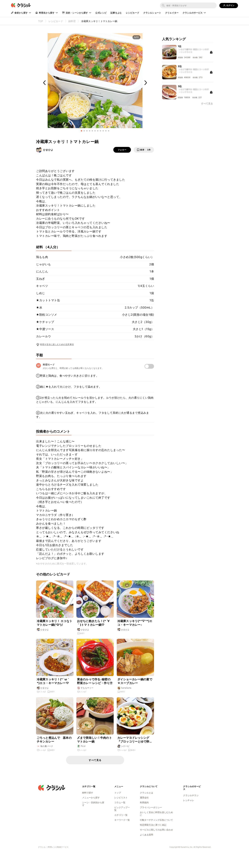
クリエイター (172, 12)
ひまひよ (48, 149)
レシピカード (132, 12)
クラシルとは (146, 792)
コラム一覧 (119, 802)
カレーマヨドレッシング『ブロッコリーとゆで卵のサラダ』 (134, 739)
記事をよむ (116, 12)
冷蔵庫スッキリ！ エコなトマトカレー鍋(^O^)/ (54, 622)
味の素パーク (46, 746)
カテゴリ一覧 (121, 815)
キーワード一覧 (122, 820)
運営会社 (144, 797)
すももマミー (87, 688)
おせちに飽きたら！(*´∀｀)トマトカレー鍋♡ (93, 622)
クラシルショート (152, 12)
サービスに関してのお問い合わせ (156, 829)
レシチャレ (188, 800)
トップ (117, 792)
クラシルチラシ (191, 795)
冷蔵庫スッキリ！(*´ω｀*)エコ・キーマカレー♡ (53, 681)
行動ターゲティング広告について (156, 820)
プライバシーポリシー (151, 807)
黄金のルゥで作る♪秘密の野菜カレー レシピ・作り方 (95, 681)
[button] (81, 130)
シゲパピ (125, 746)
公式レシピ (101, 12)
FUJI (83, 746)
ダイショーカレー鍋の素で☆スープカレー (134, 681)
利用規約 (144, 802)
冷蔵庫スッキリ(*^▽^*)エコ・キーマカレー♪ (134, 622)
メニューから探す (91, 797)
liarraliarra (126, 688)
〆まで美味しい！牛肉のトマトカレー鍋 (94, 739)
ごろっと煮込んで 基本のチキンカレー (54, 739)
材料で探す (87, 792)
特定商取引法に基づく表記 (153, 824)
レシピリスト (121, 797)
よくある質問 (146, 834)
